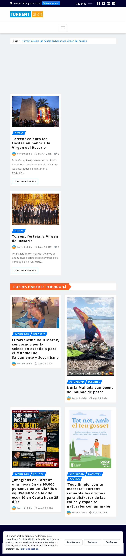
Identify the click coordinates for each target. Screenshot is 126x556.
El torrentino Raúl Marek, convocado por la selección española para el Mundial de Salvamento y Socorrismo (35, 349)
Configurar (111, 542)
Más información (25, 181)
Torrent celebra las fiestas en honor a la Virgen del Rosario (54, 40)
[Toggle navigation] (63, 28)
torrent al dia (24, 153)
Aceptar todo (74, 542)
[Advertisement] (64, 67)
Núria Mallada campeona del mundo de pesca (90, 389)
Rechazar (93, 542)
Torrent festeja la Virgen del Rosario (35, 238)
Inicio (15, 40)
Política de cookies (29, 548)
